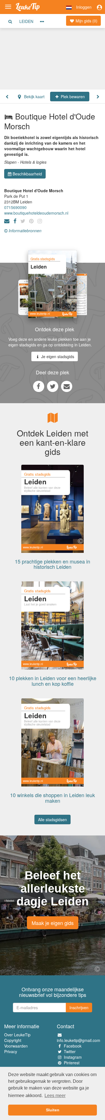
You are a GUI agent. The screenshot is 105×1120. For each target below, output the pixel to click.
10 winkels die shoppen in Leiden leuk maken (52, 797)
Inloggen (84, 7)
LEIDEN (26, 21)
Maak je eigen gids (53, 922)
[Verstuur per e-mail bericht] (66, 386)
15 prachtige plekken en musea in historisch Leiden (52, 564)
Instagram (73, 1057)
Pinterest (72, 1062)
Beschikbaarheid (27, 174)
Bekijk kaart (34, 96)
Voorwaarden (16, 1046)
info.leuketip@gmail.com (78, 1040)
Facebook (72, 1046)
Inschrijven (78, 1007)
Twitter (70, 1051)
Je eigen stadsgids (57, 356)
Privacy (10, 1051)
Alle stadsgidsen (52, 819)
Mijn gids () (85, 21)
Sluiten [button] (52, 1110)
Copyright (12, 1040)
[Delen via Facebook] (38, 386)
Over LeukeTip (17, 1034)
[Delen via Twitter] (52, 386)
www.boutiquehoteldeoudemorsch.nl (36, 213)
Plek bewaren (72, 96)
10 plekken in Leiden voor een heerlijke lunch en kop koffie (52, 680)
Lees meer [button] (55, 1095)
